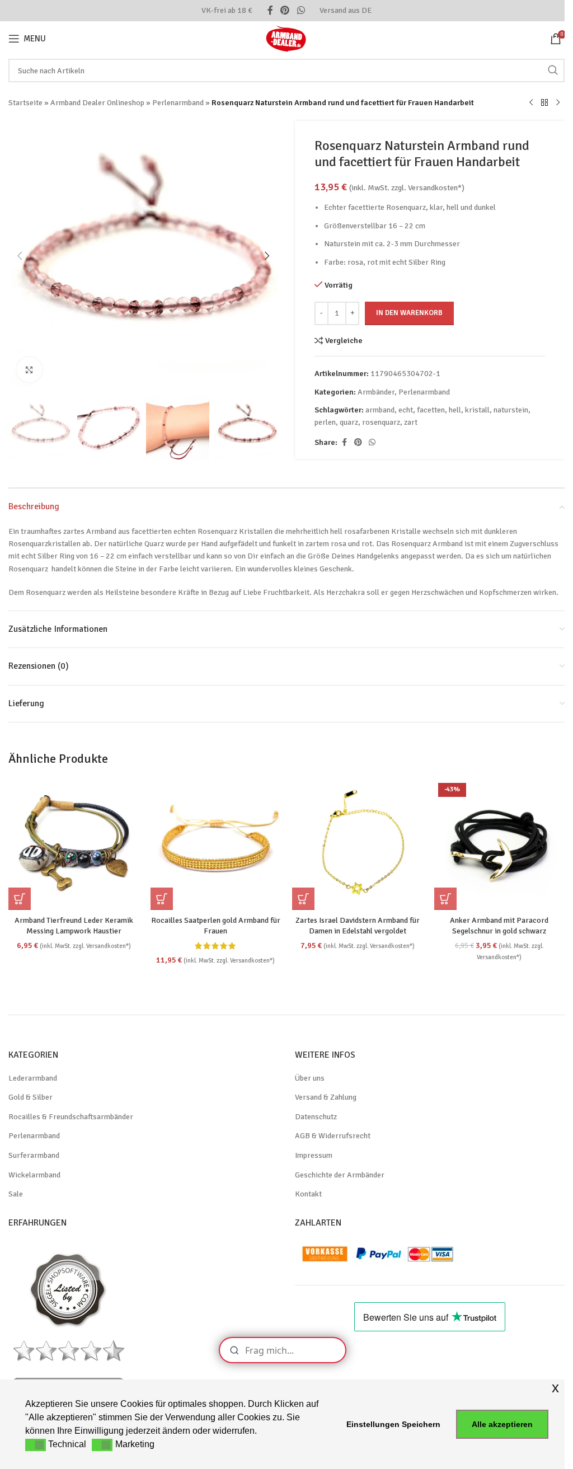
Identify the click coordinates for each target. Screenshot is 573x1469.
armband (379, 410)
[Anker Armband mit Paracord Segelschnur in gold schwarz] (499, 844)
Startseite (25, 102)
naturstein (511, 410)
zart (410, 422)
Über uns (310, 1078)
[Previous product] (531, 103)
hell (455, 410)
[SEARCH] (553, 70)
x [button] (555, 1387)
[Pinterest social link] (285, 10)
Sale (15, 1194)
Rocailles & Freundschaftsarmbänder (70, 1116)
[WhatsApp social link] (300, 10)
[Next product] (558, 103)
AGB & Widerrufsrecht (332, 1136)
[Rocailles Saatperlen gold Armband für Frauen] (216, 844)
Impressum (313, 1155)
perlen (325, 422)
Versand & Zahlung (325, 1097)
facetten (431, 410)
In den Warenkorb (409, 312)
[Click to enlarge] (29, 369)
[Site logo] (286, 38)
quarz (349, 422)
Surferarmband (33, 1155)
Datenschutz (316, 1116)
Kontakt (308, 1194)
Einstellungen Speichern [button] (393, 1424)
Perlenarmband (178, 102)
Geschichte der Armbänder (339, 1175)
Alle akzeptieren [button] (502, 1424)
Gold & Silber (30, 1097)
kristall (477, 410)
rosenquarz (381, 422)
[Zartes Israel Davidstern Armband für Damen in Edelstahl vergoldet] (357, 844)
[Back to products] (544, 103)
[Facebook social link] (270, 10)
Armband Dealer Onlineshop (97, 102)
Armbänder (376, 392)
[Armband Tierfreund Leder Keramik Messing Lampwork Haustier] (73, 844)
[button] (19, 256)
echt (405, 410)
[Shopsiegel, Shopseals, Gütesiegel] (68, 1289)
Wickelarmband (34, 1175)
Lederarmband (32, 1078)
